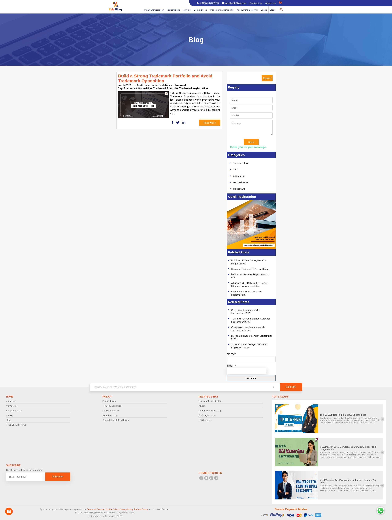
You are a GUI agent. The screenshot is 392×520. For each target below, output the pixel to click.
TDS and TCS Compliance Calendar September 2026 (250, 320)
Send (251, 142)
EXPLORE (291, 386)
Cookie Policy (112, 509)
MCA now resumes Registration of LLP (250, 276)
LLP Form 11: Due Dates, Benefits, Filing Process (249, 262)
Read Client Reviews (16, 424)
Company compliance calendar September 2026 (248, 329)
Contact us (255, 3)
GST (235, 169)
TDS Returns (205, 420)
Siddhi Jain (143, 85)
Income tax (239, 176)
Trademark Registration (210, 401)
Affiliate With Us (14, 410)
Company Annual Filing (210, 410)
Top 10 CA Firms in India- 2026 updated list (343, 415)
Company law (240, 163)
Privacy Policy (109, 401)
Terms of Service (95, 509)
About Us (10, 401)
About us (270, 3)
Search (267, 78)
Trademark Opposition (138, 88)
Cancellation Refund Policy (115, 420)
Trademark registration (193, 88)
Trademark (239, 188)
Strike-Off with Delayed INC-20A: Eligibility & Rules (249, 346)
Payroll (202, 405)
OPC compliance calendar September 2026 (245, 311)
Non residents (240, 182)
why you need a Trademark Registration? (246, 293)
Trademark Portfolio (165, 88)
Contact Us (12, 405)
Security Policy (109, 415)
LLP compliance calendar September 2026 (251, 337)
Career (9, 415)
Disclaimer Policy (110, 410)
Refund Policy (141, 509)
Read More (210, 122)
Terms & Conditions (112, 405)
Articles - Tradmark (174, 85)
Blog (8, 420)
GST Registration (207, 415)
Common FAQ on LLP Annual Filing (250, 269)
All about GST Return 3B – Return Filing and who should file (249, 284)
